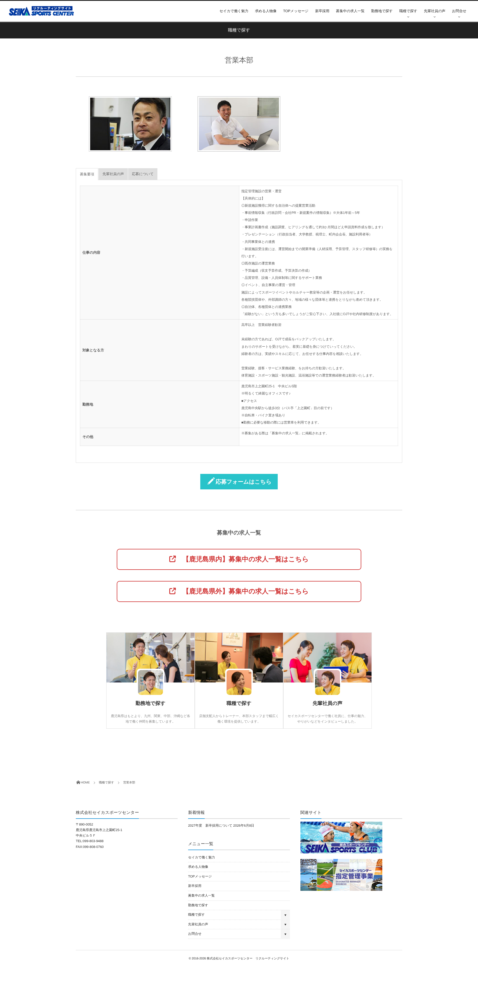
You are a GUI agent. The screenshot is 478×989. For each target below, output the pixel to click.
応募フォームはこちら (244, 482)
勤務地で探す (382, 11)
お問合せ (459, 11)
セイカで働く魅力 (233, 11)
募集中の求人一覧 (350, 11)
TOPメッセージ (296, 11)
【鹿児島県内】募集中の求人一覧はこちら (242, 559)
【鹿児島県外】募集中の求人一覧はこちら (242, 591)
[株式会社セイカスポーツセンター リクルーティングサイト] (42, 10)
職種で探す (408, 11)
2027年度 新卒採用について (210, 825)
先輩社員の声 (434, 11)
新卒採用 (322, 11)
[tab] (87, 174)
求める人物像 (266, 11)
